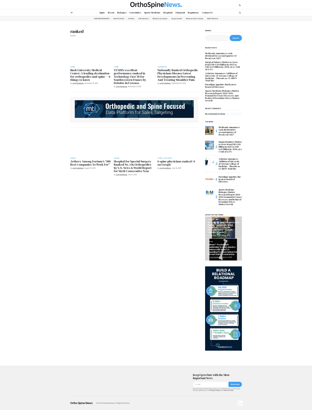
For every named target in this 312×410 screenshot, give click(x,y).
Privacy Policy (215, 390)
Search (208, 31)
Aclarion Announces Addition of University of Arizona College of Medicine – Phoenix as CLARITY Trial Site (221, 77)
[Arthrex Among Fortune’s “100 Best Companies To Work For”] (90, 144)
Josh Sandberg (215, 257)
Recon (73, 158)
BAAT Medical (212, 19)
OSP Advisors (143, 19)
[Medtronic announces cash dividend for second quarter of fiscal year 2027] (209, 130)
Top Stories (167, 158)
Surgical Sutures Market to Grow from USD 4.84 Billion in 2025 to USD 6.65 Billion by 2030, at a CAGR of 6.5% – (222, 66)
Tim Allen (213, 235)
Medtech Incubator (160, 19)
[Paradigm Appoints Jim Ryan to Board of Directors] (209, 179)
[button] (240, 5)
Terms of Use (228, 390)
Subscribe (235, 384)
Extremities (162, 67)
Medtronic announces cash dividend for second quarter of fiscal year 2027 (220, 55)
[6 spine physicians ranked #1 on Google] (177, 144)
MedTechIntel (118, 19)
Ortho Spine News (81, 403)
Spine (73, 67)
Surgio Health (176, 19)
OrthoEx (131, 19)
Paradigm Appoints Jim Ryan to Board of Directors (220, 85)
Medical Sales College (194, 19)
